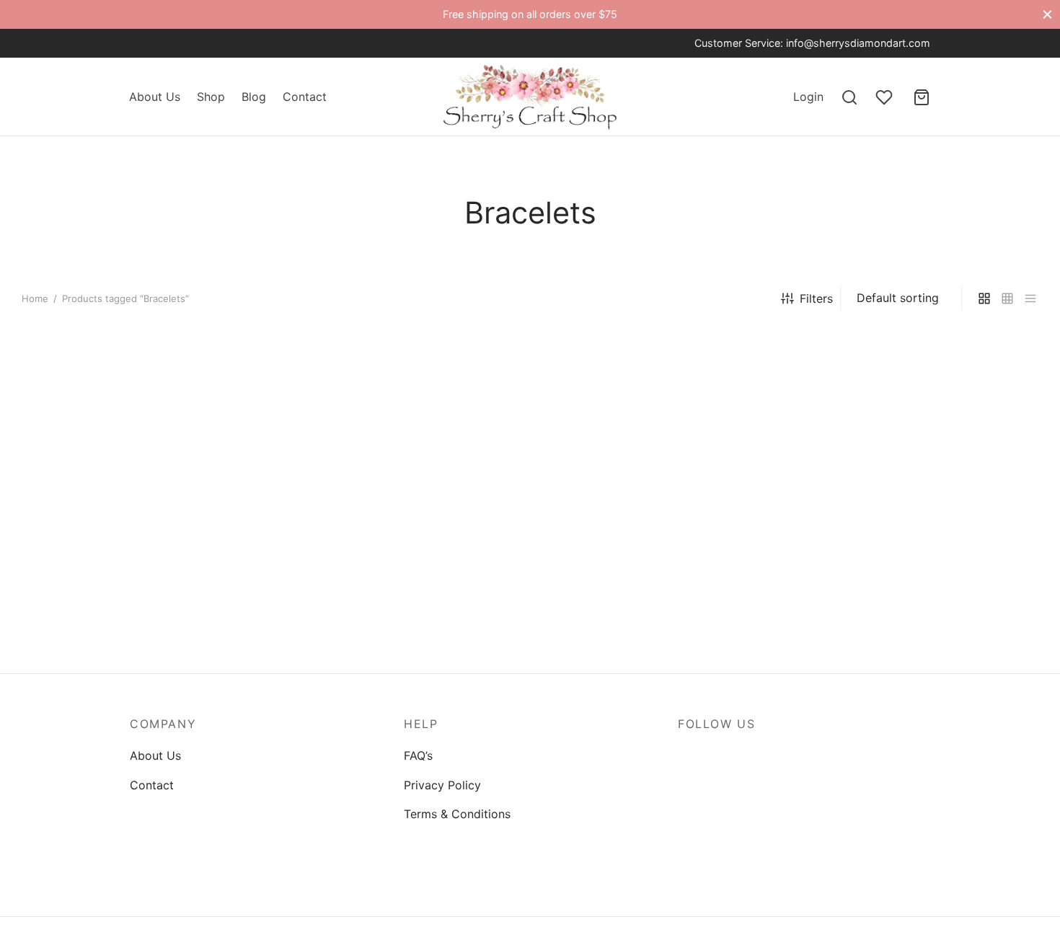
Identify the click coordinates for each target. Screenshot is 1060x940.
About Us (154, 96)
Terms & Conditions (457, 814)
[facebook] (140, 43)
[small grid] (1007, 298)
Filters (816, 298)
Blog (254, 96)
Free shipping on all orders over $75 (530, 14)
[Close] (1047, 14)
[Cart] (921, 97)
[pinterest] (776, 755)
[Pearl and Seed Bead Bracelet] (141, 483)
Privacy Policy (442, 785)
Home (35, 298)
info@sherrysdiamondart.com (858, 43)
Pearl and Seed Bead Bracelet (102, 620)
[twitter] (169, 43)
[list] (1030, 298)
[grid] (984, 298)
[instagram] (198, 43)
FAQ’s (418, 755)
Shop (211, 96)
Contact (305, 96)
